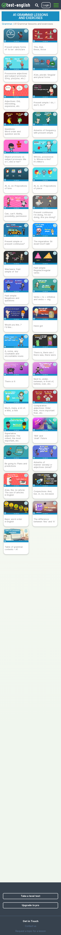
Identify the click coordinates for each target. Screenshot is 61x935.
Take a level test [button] (30, 896)
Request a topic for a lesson (30, 931)
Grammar (7, 23)
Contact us (30, 926)
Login (46, 5)
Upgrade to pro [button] (30, 905)
